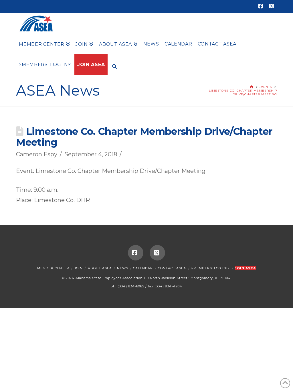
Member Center (53, 268)
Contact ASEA (172, 268)
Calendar (143, 268)
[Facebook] (261, 6)
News (122, 268)
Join (78, 268)
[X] (272, 6)
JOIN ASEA (245, 268)
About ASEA (100, 268)
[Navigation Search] (113, 66)
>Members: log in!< (210, 268)
